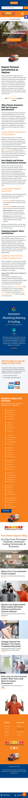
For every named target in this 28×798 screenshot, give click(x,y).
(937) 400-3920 (11, 98)
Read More (3, 577)
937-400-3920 (21, 795)
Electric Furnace (7, 206)
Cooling (7, 732)
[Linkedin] (14, 748)
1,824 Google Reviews (17, 324)
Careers (19, 735)
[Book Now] (1, 795)
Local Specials (20, 732)
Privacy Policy (9, 771)
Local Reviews (20, 729)
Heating (6, 19)
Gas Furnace (6, 200)
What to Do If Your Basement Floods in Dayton (13, 572)
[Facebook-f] (11, 748)
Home (1, 19)
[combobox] (12, 7)
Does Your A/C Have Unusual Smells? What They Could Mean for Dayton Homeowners (14, 679)
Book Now (6, 795)
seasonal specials (18, 286)
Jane (14, 333)
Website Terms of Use (18, 771)
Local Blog (19, 726)
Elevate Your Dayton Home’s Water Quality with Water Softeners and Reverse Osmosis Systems (13, 608)
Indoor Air (7, 735)
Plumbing (7, 726)
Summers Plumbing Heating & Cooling (14, 317)
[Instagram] (17, 748)
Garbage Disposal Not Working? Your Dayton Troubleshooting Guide (11, 644)
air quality (6, 150)
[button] (26, 17)
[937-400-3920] (15, 795)
